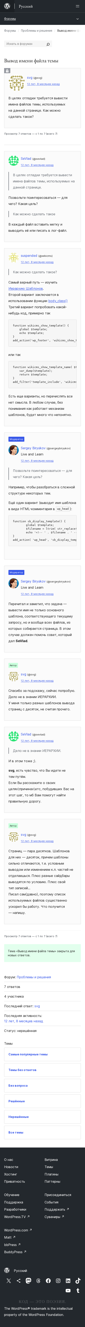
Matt (10, 1237)
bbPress (12, 1245)
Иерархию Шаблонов (25, 288)
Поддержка (13, 1202)
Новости (11, 1167)
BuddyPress (15, 1252)
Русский (20, 1271)
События (51, 1202)
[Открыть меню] (78, 6)
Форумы (10, 18)
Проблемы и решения (36, 30)
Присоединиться (58, 1195)
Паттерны (52, 1181)
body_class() (58, 301)
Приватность (14, 1181)
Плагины (51, 1174)
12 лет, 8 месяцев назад (43, 84)
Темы (49, 1167)
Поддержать (57, 1209)
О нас (8, 1160)
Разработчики (15, 1209)
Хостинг (10, 1174)
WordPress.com (18, 1230)
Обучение (11, 1195)
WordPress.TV (17, 1217)
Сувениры (54, 1217)
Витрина (51, 1160)
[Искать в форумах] (48, 44)
